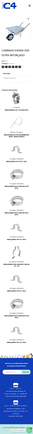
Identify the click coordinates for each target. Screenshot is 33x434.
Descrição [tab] (6, 73)
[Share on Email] (3, 67)
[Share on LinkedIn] (16, 67)
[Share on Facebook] (6, 67)
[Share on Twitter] (9, 67)
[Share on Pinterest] (13, 67)
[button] (28, 18)
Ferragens (11, 63)
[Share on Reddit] (19, 67)
